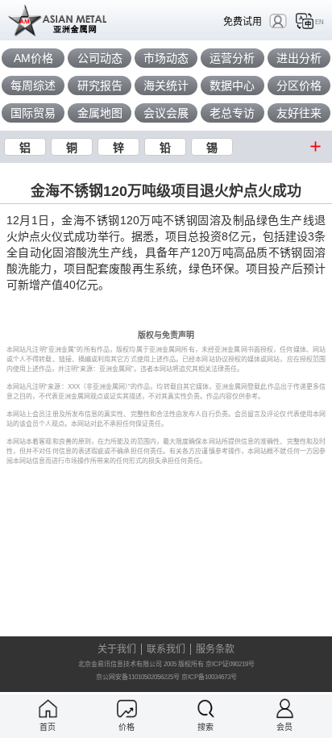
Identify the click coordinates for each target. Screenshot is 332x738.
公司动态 (99, 58)
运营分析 (232, 58)
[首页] (48, 708)
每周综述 (33, 85)
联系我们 (166, 649)
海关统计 (166, 85)
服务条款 (215, 649)
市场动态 (166, 58)
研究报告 (99, 85)
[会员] (285, 708)
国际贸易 (33, 112)
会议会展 (166, 112)
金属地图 (99, 112)
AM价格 (33, 58)
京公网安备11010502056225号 (138, 677)
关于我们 (117, 649)
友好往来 (299, 112)
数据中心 (232, 85)
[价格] (127, 708)
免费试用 (242, 21)
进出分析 (299, 58)
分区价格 (299, 85)
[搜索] (206, 708)
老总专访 (232, 112)
